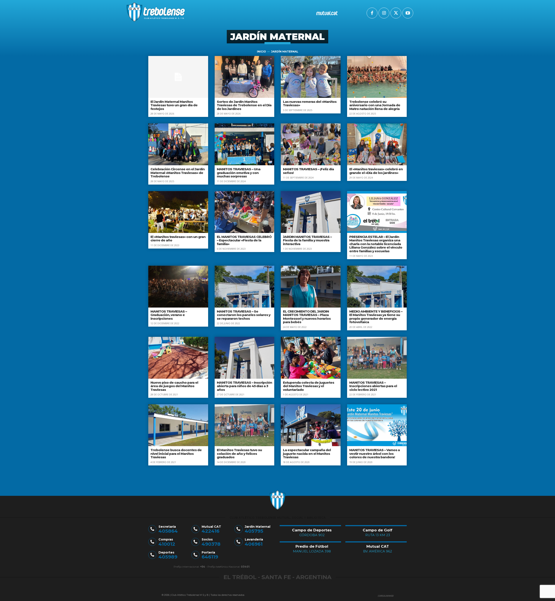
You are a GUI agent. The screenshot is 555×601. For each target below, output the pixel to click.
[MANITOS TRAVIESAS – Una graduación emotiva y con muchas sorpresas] (244, 144)
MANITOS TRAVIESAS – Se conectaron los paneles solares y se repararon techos (243, 315)
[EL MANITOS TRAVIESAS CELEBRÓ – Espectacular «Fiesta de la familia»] (244, 212)
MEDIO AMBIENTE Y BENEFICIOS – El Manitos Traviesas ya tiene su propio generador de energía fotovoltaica (375, 316)
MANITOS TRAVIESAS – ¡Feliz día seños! (308, 171)
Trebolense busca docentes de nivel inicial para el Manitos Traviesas (176, 453)
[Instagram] (384, 13)
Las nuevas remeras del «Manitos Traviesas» (309, 103)
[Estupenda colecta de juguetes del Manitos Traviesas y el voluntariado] (311, 358)
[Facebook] (372, 13)
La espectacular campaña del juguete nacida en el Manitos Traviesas (307, 453)
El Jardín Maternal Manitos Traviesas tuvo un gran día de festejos (174, 105)
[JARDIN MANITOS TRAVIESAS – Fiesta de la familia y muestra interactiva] (311, 212)
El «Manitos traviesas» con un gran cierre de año (178, 238)
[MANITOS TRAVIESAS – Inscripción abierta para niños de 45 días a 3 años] (244, 358)
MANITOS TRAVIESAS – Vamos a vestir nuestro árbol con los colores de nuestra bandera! (374, 453)
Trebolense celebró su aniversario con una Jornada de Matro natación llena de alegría (374, 105)
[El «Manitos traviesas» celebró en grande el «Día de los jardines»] (377, 144)
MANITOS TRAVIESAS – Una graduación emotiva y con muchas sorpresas (238, 172)
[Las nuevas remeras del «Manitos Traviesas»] (311, 77)
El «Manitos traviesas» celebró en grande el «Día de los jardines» (376, 171)
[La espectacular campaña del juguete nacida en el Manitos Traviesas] (311, 425)
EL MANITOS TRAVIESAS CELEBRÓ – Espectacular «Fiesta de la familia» (244, 240)
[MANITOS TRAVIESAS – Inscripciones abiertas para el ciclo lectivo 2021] (377, 358)
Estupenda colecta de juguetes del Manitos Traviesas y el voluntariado (308, 386)
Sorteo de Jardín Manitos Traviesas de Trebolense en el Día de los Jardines (244, 105)
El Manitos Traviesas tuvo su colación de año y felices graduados (239, 453)
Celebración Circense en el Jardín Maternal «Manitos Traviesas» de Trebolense (177, 172)
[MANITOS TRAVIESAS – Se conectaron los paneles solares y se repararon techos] (244, 287)
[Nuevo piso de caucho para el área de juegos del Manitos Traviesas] (178, 358)
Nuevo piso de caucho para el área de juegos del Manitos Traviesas (174, 386)
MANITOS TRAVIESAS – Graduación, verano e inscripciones (168, 315)
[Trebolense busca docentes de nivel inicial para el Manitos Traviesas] (178, 425)
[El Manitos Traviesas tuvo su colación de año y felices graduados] (244, 425)
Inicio (261, 51)
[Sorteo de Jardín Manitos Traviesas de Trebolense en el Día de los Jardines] (244, 77)
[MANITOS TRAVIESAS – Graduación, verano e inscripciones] (178, 287)
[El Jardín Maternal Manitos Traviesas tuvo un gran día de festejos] (178, 77)
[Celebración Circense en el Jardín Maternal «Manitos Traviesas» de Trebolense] (178, 144)
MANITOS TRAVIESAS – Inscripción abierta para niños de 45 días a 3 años (244, 386)
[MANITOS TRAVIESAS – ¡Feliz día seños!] (311, 144)
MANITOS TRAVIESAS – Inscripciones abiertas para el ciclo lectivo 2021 (373, 386)
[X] (395, 13)
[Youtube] (407, 13)
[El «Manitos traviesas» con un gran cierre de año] (178, 212)
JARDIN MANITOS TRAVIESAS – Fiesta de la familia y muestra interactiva (307, 240)
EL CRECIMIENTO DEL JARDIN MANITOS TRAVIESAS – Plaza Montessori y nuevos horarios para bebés (307, 316)
